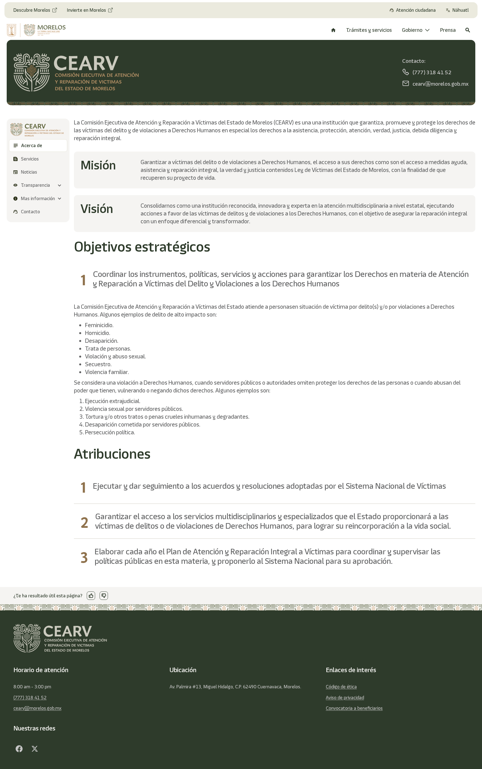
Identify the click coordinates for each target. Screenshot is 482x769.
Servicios (30, 158)
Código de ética (341, 687)
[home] (41, 30)
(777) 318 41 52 (30, 697)
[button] (38, 185)
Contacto (30, 211)
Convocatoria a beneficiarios (354, 708)
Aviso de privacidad (345, 697)
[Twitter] (34, 748)
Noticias (29, 172)
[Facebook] (19, 748)
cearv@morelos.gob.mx (37, 708)
